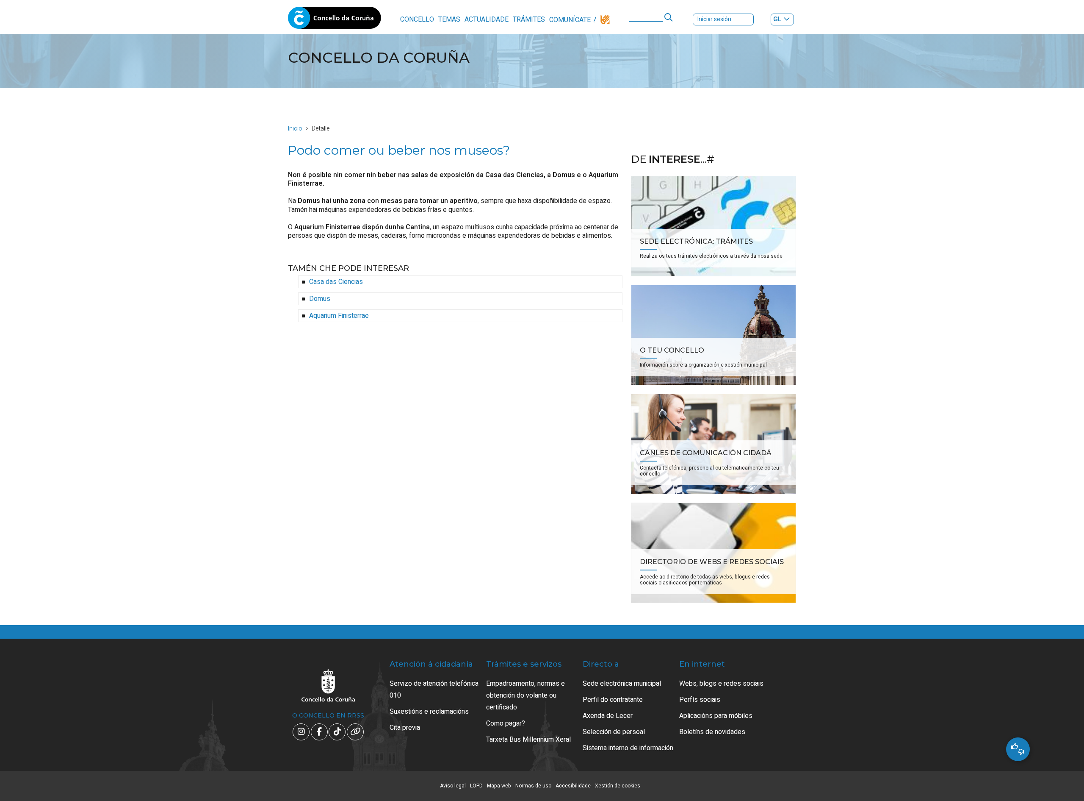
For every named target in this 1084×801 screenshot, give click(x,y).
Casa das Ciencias (336, 282)
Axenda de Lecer (608, 716)
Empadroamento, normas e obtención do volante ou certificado (525, 695)
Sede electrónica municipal (622, 684)
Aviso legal (453, 786)
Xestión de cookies (617, 786)
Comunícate (570, 20)
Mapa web (499, 786)
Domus (319, 299)
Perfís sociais (699, 700)
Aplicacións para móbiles (715, 716)
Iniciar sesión (714, 19)
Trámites (529, 19)
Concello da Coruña (334, 20)
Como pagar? (505, 723)
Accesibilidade (573, 786)
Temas (449, 19)
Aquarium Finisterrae (339, 316)
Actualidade (487, 19)
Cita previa (405, 728)
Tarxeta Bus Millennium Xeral (528, 739)
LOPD (476, 786)
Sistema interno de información (628, 748)
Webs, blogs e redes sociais (721, 684)
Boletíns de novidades (712, 732)
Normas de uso (533, 786)
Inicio (295, 128)
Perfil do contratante (613, 700)
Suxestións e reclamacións (429, 711)
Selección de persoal (614, 732)
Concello (417, 19)
